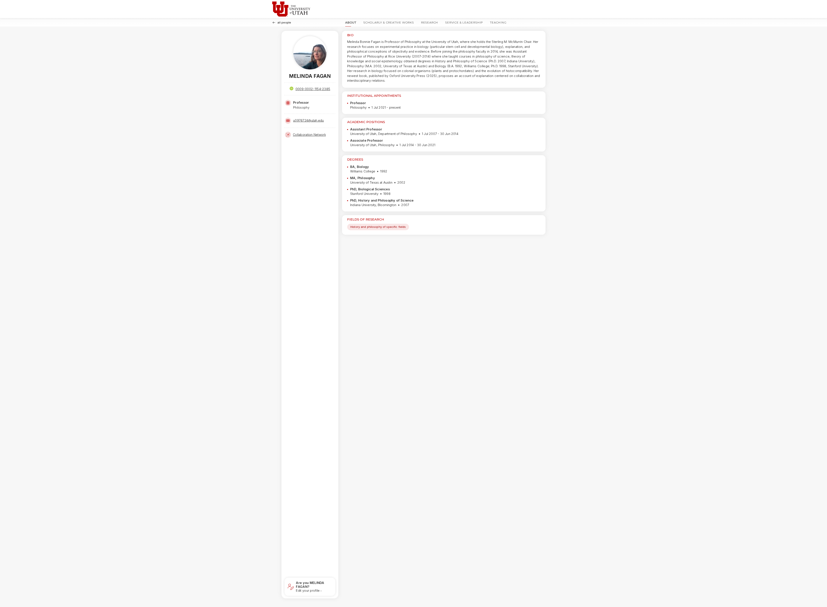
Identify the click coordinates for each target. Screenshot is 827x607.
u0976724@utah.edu (308, 120)
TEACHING (498, 22)
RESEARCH (429, 22)
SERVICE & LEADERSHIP (464, 22)
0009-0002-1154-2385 (312, 89)
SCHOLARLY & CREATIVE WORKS (388, 22)
